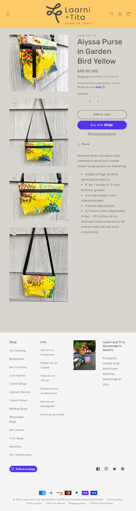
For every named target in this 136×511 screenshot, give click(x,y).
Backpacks (16, 359)
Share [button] (86, 144)
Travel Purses (18, 400)
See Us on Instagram (47, 404)
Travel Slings (18, 384)
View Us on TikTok (47, 378)
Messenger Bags (16, 419)
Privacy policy (34, 503)
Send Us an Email (52, 414)
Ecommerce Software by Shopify (85, 499)
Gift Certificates (20, 455)
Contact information (101, 503)
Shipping (83, 76)
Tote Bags (16, 438)
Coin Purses (17, 375)
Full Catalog (17, 350)
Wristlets (15, 446)
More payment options (102, 133)
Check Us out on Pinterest (49, 391)
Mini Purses (16, 430)
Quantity (82, 94)
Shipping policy (77, 503)
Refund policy (115, 499)
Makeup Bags (18, 409)
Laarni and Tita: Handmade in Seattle (44, 499)
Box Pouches (18, 367)
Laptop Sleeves (20, 392)
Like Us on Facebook (47, 352)
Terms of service (55, 503)
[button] (8, 14)
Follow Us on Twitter (49, 365)
